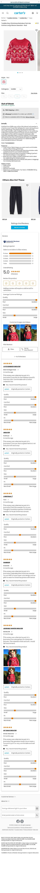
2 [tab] (19, 72)
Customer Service (7, 797)
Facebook (18, 821)
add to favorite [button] (27, 185)
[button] (20, 50)
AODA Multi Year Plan (8, 829)
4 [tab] (22, 72)
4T (17, 96)
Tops (30, 18)
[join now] (37, 808)
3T (11, 96)
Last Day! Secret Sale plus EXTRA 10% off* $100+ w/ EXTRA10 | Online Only (20, 6)
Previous (1, 1)
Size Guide (34, 93)
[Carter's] (20, 13)
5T (24, 96)
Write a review (19, 227)
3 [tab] (20, 72)
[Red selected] (3, 81)
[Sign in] (33, 13)
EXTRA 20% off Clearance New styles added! (20, 2)
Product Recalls (28, 829)
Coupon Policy (19, 829)
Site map (35, 829)
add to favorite (36, 30)
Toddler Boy (23, 18)
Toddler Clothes (12, 18)
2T (4, 96)
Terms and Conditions (14, 827)
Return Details (30, 117)
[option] (15, 201)
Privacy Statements (26, 827)
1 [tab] (17, 72)
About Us (4, 801)
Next (38, 1)
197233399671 (10, 143)
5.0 (38, 23)
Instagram (22, 821)
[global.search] (37, 815)
